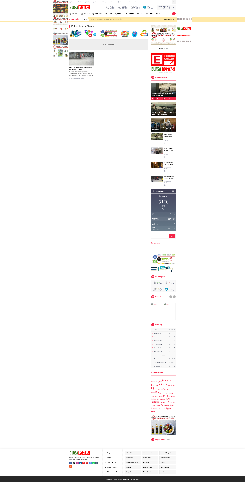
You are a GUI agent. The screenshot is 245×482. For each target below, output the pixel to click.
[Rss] (70, 466)
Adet (152, 381)
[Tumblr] (96, 463)
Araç (158, 382)
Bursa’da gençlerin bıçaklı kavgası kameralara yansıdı (80, 68)
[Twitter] (74, 463)
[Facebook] (70, 463)
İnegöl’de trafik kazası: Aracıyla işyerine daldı (169, 178)
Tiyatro (164, 399)
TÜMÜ (168, 440)
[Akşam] (157, 311)
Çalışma (158, 405)
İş (167, 408)
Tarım (160, 400)
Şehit (170, 408)
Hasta (166, 389)
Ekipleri (173, 386)
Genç (159, 389)
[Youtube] (83, 463)
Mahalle (171, 393)
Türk (167, 399)
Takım (157, 399)
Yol (174, 402)
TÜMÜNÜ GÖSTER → (170, 19)
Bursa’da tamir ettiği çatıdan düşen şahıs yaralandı (162, 113)
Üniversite (162, 408)
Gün (162, 389)
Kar (157, 392)
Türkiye (154, 402)
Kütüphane (165, 393)
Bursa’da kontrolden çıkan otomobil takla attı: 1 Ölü (106, 19)
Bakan (160, 382)
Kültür (161, 393)
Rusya (173, 396)
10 (174, 98)
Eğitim (154, 388)
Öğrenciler (155, 408)
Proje (165, 396)
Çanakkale (165, 405)
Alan (155, 381)
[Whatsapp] (93, 463)
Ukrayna (161, 402)
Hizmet (170, 389)
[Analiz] (170, 311)
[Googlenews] (90, 463)
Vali (166, 403)
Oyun (159, 397)
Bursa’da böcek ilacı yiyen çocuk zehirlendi (163, 129)
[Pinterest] (87, 463)
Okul (152, 396)
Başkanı (154, 385)
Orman (156, 396)
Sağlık (153, 399)
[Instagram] (77, 463)
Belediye (162, 384)
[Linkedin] (80, 463)
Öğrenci (172, 405)
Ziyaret (153, 405)
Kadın (153, 392)
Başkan (166, 380)
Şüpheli (153, 411)
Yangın (170, 402)
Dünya (170, 385)
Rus (169, 396)
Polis (162, 397)
